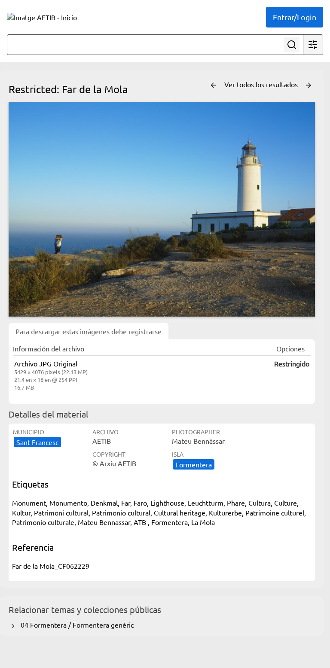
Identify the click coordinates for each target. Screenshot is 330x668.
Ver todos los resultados (261, 84)
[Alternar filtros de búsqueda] (313, 45)
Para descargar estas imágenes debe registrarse (88, 331)
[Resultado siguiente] (308, 85)
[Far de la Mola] (162, 209)
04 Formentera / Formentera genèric (75, 624)
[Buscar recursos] (291, 44)
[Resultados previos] (213, 85)
